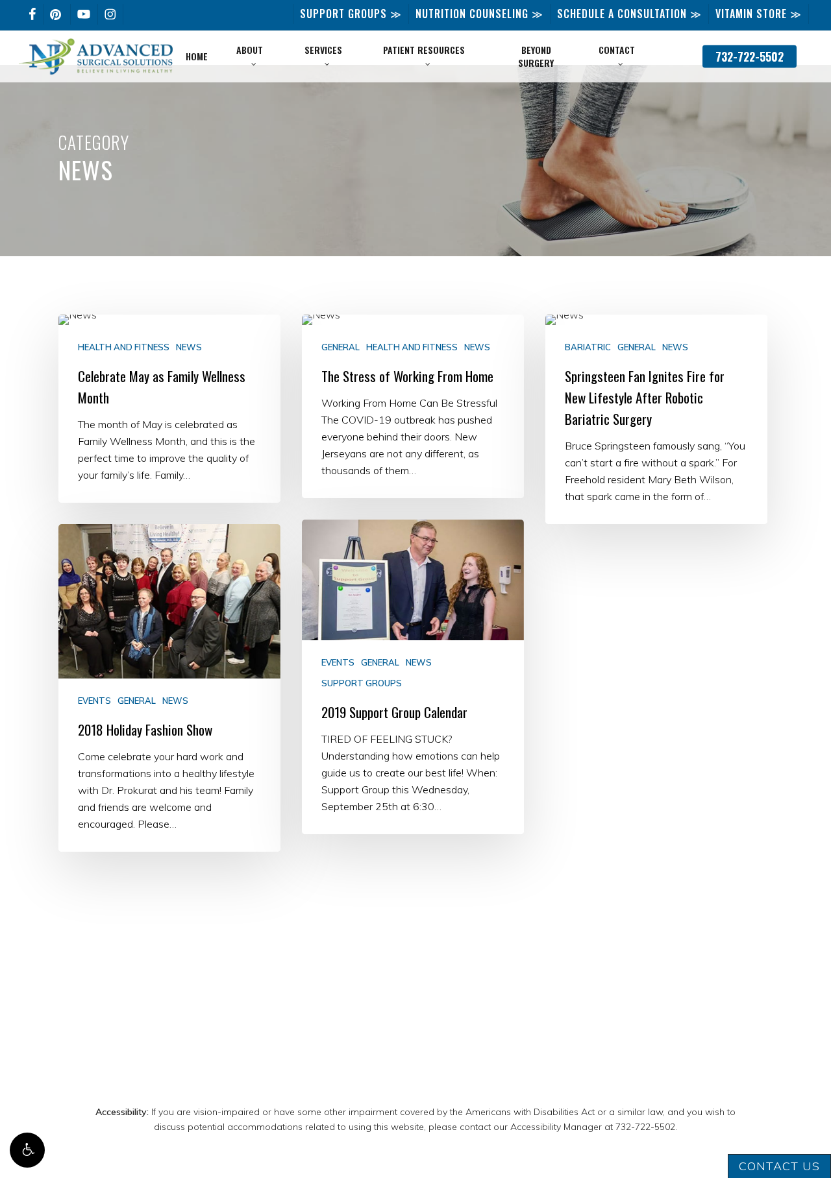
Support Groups (361, 683)
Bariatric (588, 347)
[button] (27, 1150)
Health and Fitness (123, 347)
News (189, 347)
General (340, 347)
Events (337, 662)
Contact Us (779, 1166)
